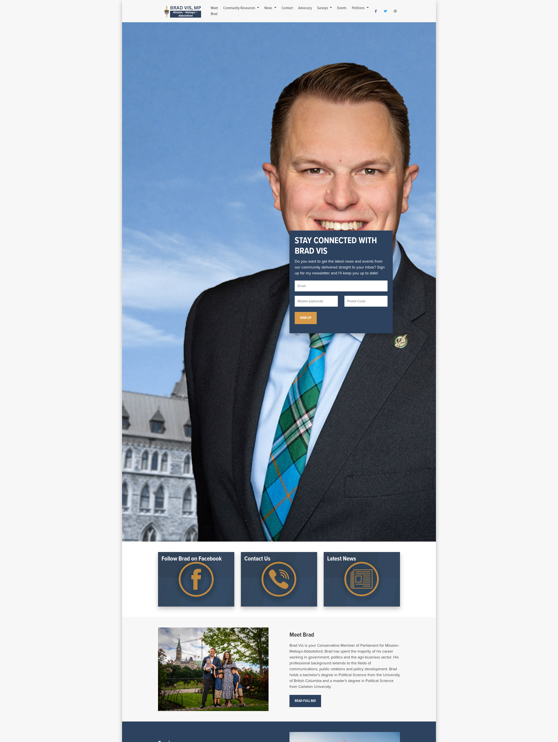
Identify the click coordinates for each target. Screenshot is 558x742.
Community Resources (239, 8)
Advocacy (305, 8)
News (268, 8)
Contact (287, 8)
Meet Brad (214, 11)
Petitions (359, 8)
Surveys (323, 8)
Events (342, 8)
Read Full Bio (305, 701)
